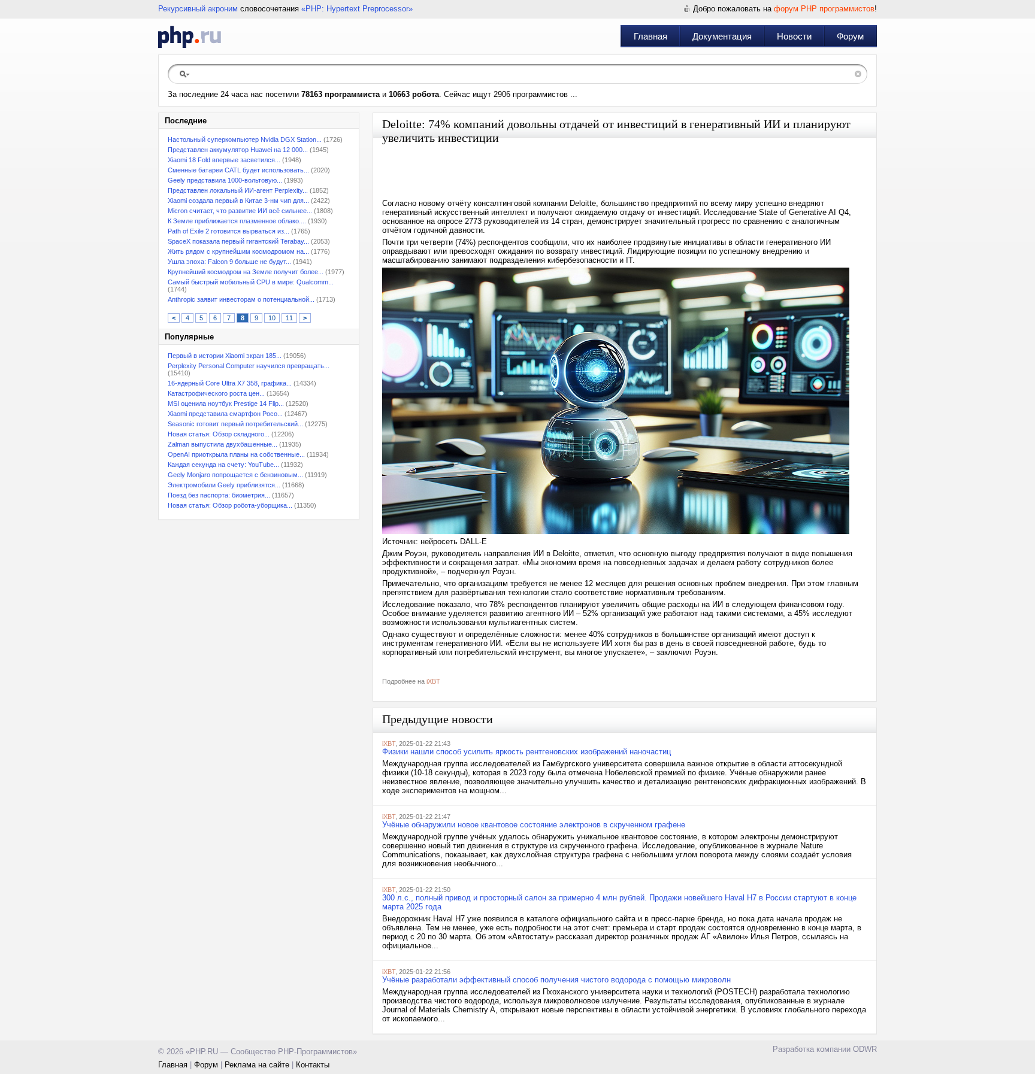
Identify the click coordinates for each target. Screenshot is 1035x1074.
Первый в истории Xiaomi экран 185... (225, 355)
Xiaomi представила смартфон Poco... (225, 413)
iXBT (433, 681)
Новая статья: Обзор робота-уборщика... (230, 505)
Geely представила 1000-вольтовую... (225, 180)
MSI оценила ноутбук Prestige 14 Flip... (226, 403)
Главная (650, 36)
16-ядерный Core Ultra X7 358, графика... (230, 383)
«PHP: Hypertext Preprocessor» (357, 8)
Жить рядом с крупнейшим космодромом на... (238, 251)
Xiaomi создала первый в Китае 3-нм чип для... (238, 200)
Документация (722, 36)
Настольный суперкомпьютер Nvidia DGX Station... (245, 139)
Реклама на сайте (257, 1064)
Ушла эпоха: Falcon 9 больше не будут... (229, 261)
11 (289, 317)
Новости (794, 36)
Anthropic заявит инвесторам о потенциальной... (241, 299)
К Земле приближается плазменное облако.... (237, 220)
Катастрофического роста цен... (216, 393)
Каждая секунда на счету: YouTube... (223, 464)
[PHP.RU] (189, 36)
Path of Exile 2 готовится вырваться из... (228, 231)
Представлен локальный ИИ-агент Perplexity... (238, 190)
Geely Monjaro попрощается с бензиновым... (235, 474)
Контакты (312, 1064)
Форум (850, 36)
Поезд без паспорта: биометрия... (219, 495)
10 (272, 317)
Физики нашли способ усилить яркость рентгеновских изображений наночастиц (526, 751)
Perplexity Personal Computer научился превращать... (248, 365)
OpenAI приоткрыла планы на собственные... (236, 454)
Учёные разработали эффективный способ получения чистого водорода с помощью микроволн (556, 979)
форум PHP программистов (824, 8)
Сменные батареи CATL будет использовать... (238, 170)
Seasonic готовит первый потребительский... (235, 423)
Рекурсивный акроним (198, 8)
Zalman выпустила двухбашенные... (222, 444)
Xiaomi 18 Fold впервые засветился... (224, 159)
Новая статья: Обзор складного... (219, 434)
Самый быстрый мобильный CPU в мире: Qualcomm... (251, 282)
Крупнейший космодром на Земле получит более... (245, 271)
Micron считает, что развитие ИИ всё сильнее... (240, 210)
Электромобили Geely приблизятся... (224, 485)
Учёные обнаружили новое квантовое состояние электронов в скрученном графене (533, 824)
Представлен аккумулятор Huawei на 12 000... (238, 149)
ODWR (865, 1049)
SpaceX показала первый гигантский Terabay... (238, 241)
